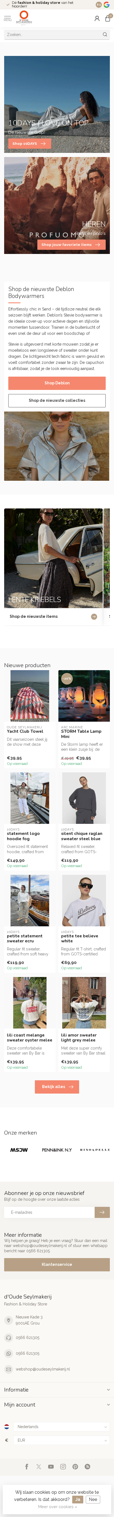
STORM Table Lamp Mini (81, 734)
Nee (93, 1499)
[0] (107, 18)
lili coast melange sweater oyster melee (29, 1038)
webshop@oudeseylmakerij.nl (43, 1369)
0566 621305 (27, 1337)
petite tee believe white (79, 939)
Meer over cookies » (57, 1506)
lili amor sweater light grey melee (79, 1038)
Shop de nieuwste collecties (57, 400)
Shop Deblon (57, 383)
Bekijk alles (53, 1086)
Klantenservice (57, 1264)
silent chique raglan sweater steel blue (81, 836)
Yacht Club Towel (25, 731)
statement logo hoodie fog (23, 836)
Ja (77, 1499)
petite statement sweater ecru (25, 939)
